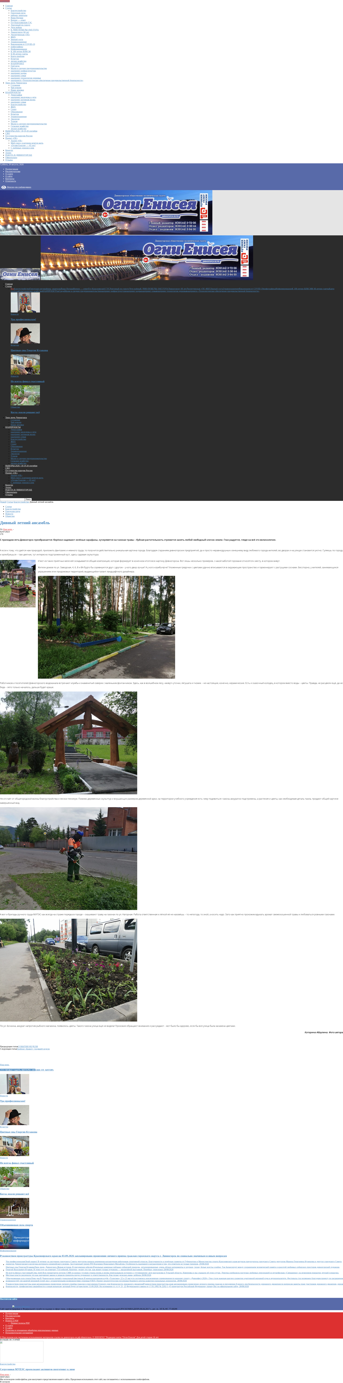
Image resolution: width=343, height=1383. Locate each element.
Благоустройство (18, 10)
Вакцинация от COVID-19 (23, 44)
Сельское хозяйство (20, 126)
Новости (15, 314)
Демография (16, 95)
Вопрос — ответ (18, 20)
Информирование (19, 49)
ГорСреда (15, 66)
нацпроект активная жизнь (23, 100)
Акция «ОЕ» (16, 141)
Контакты (9, 179)
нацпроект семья (18, 75)
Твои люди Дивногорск (16, 83)
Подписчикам (11, 169)
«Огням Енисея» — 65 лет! (23, 145)
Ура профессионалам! (23, 319)
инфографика (17, 47)
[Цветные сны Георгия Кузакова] (25, 343)
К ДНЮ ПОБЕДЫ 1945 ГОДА (25, 30)
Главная (9, 6)
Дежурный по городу (20, 25)
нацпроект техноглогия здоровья (26, 78)
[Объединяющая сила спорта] (14, 1217)
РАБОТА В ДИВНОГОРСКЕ (18, 155)
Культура (15, 59)
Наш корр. (7, 529)
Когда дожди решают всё (25, 412)
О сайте (8, 176)
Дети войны (16, 27)
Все (12, 289)
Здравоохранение (19, 42)
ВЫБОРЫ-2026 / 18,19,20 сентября (21, 131)
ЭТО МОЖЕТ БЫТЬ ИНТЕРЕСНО (17, 1070)
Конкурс (9, 150)
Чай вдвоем (16, 87)
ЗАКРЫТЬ (5, 1)
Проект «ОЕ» (11, 138)
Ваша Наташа (17, 18)
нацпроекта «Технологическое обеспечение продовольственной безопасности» (47, 80)
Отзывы (9, 160)
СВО (7, 133)
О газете (9, 174)
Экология (15, 119)
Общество (15, 407)
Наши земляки (17, 90)
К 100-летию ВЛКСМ (21, 51)
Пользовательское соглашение (19, 1333)
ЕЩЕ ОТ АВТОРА (44, 1070)
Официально (11, 157)
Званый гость (17, 39)
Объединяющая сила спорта (16, 1225)
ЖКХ (13, 37)
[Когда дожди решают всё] (25, 405)
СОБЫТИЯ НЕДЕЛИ (28, 1046)
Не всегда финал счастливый (27, 381)
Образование (17, 112)
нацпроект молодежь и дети (23, 97)
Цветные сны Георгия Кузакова (29, 350)
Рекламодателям (12, 171)
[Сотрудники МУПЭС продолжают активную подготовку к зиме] (21, 1362)
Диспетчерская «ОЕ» (20, 34)
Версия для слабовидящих (18, 187)
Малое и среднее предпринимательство (29, 68)
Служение (15, 85)
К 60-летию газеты (19, 54)
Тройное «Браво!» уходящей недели (33, 1049)
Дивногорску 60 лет (20, 32)
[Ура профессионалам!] (25, 312)
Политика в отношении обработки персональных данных (31, 1330)
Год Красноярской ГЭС (21, 22)
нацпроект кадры (19, 73)
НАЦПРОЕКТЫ (13, 92)
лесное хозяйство (18, 61)
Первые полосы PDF (20, 1323)
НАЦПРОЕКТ (17, 63)
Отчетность (10, 181)
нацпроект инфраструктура (23, 71)
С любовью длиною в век (22, 148)
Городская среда (18, 13)
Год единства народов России (19, 136)
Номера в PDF (11, 1321)
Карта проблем (17, 56)
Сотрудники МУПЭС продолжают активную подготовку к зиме (37, 1369)
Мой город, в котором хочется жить (27, 143)
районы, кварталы (19, 15)
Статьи (8, 8)
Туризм (14, 121)
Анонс (8, 153)
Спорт (13, 109)
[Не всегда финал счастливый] (25, 374)
